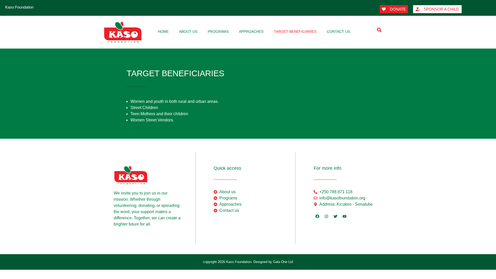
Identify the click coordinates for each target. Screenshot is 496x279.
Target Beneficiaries (295, 31)
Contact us (338, 31)
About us (188, 31)
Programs (218, 31)
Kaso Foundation (19, 7)
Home (163, 31)
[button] (379, 30)
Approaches (251, 31)
